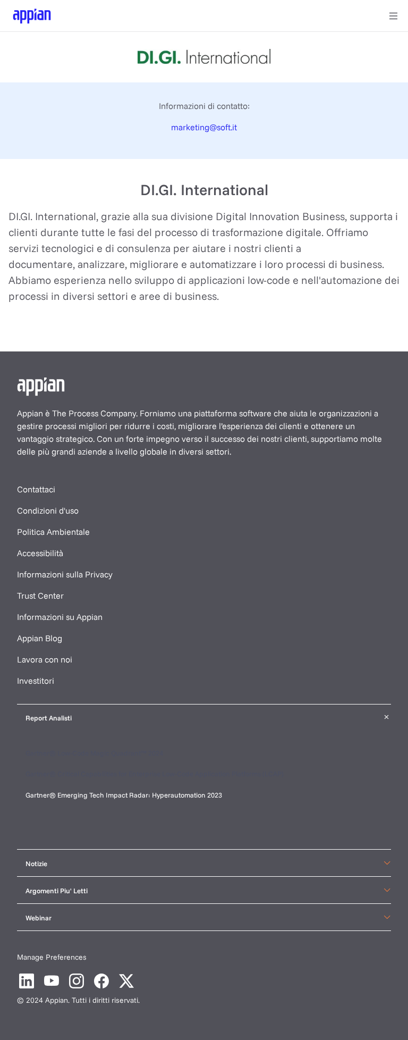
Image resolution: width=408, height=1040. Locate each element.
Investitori (35, 680)
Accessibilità (40, 553)
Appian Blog (39, 638)
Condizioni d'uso (48, 510)
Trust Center (40, 595)
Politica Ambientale (53, 531)
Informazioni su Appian (60, 616)
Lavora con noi (44, 659)
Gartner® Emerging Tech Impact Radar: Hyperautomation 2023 (124, 795)
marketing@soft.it (204, 127)
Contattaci (36, 489)
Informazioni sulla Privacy (65, 574)
